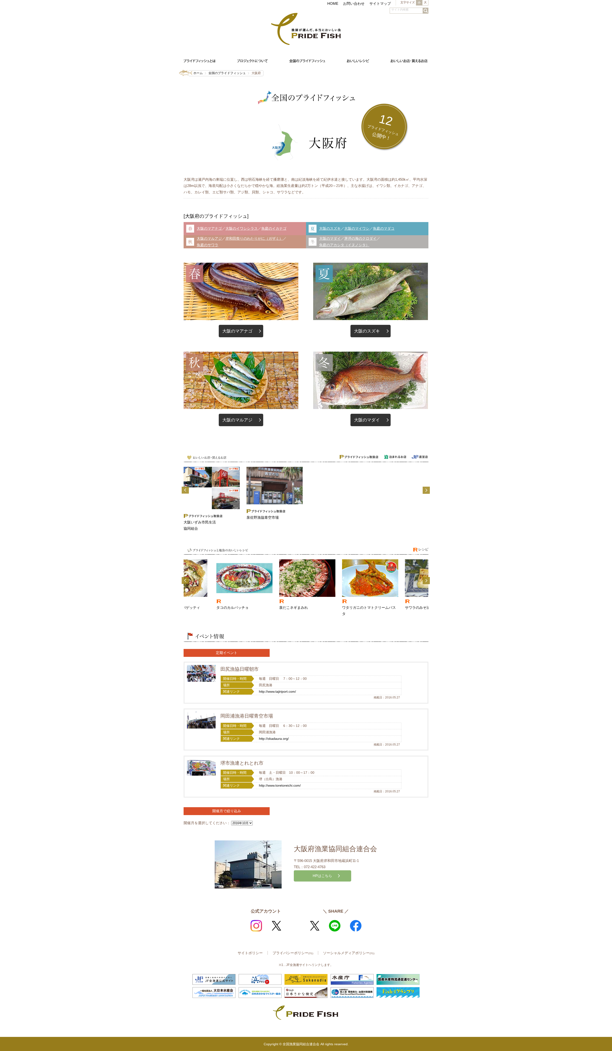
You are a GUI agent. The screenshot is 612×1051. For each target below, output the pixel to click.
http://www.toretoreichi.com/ (280, 785)
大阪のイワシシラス (241, 228)
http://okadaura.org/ (274, 739)
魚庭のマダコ (383, 228)
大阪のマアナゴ (209, 228)
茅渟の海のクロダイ (360, 238)
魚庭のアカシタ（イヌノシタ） (344, 245)
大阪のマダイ (330, 238)
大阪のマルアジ (209, 238)
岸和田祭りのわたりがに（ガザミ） (254, 238)
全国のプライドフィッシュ (227, 73)
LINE (334, 925)
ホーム (198, 73)
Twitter (276, 926)
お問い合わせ (354, 3)
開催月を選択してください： (207, 823)
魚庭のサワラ (207, 245)
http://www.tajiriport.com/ (277, 691)
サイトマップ (380, 3)
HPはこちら (322, 876)
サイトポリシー (250, 953)
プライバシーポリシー (293, 953)
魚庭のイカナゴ (273, 228)
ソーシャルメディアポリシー (348, 953)
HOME (332, 3)
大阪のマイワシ (356, 228)
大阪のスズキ (330, 228)
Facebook (355, 925)
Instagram (256, 925)
